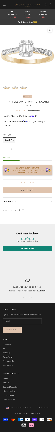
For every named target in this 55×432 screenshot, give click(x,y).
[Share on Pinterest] (19, 210)
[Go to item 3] (23, 87)
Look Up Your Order (27, 172)
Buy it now (27, 190)
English (42, 407)
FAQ (4, 348)
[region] (27, 285)
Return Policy (8, 357)
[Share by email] (23, 210)
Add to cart (27, 182)
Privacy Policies (9, 391)
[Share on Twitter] (15, 210)
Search (5, 379)
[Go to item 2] (15, 87)
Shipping (6, 353)
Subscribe (12, 330)
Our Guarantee (8, 395)
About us (6, 383)
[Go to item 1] (6, 87)
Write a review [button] (27, 248)
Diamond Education (10, 387)
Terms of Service (9, 400)
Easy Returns (8, 365)
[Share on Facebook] (12, 210)
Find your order (8, 361)
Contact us (7, 344)
